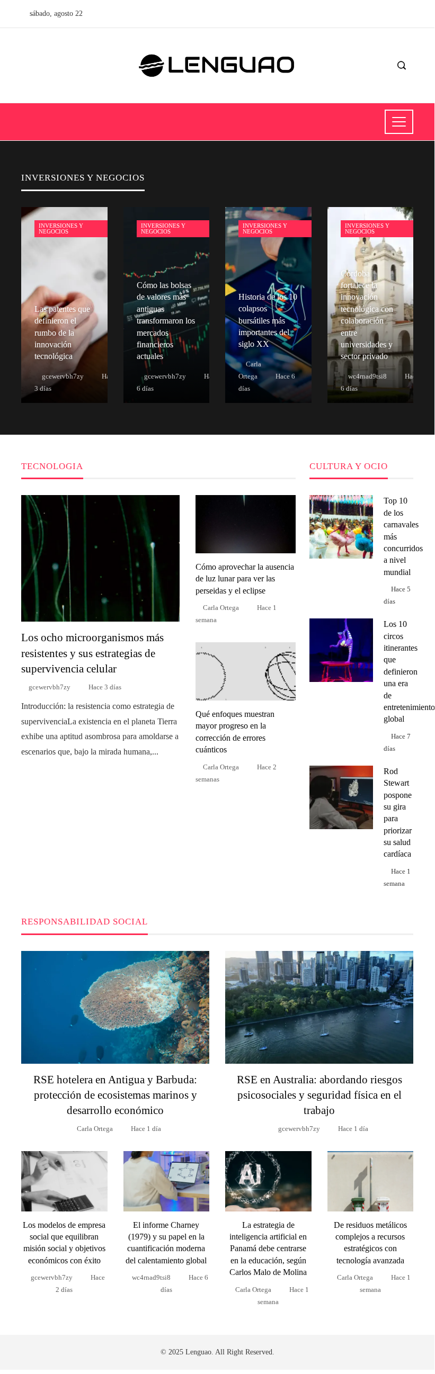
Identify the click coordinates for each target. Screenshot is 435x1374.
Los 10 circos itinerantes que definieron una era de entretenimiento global (409, 671)
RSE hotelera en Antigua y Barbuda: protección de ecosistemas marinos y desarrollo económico (115, 1094)
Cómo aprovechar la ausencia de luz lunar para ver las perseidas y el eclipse (245, 578)
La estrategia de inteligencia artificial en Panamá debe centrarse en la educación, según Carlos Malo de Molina (268, 1248)
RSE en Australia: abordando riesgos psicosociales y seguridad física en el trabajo (319, 1094)
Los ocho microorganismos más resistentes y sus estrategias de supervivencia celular (92, 652)
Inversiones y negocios (61, 228)
